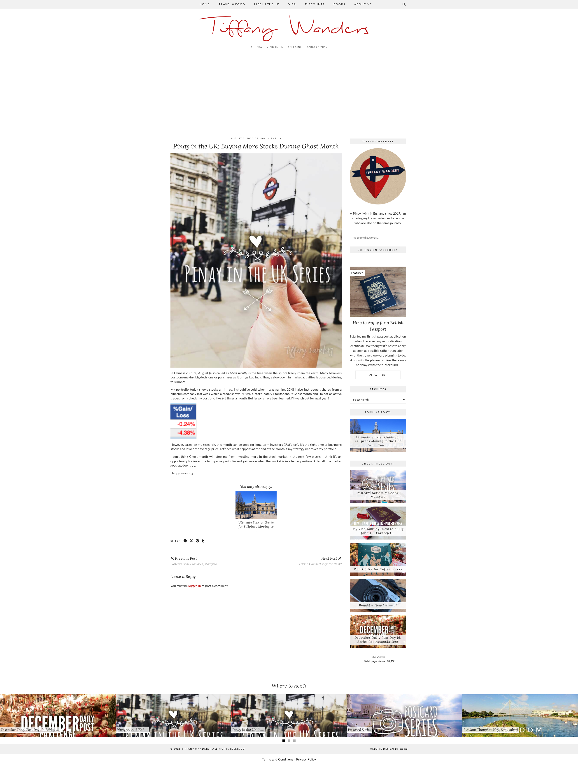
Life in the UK (266, 4)
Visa (292, 4)
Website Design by (389, 748)
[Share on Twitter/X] (192, 541)
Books (339, 4)
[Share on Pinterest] (198, 541)
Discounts (314, 4)
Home (205, 4)
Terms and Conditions (277, 759)
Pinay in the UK (269, 138)
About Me (363, 4)
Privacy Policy (306, 759)
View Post (378, 375)
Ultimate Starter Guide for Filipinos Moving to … (256, 526)
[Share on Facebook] (185, 541)
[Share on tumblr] (203, 541)
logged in (194, 586)
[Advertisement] (289, 92)
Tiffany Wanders (289, 28)
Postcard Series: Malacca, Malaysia (193, 561)
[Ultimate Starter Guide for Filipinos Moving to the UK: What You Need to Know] (256, 505)
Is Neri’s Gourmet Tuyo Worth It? (320, 561)
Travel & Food (232, 4)
